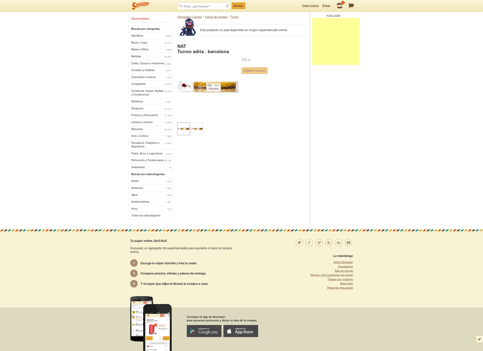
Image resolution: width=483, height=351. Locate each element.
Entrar (326, 5)
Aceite (151, 181)
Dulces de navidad (216, 17)
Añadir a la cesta (254, 70)
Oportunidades (140, 18)
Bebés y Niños (151, 49)
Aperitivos (151, 36)
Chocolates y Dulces (189, 17)
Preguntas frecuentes (340, 288)
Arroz (151, 209)
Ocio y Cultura (151, 136)
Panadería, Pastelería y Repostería (151, 144)
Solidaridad (151, 167)
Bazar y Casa (151, 42)
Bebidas (151, 56)
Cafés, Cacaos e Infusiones (151, 63)
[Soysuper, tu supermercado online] (141, 6)
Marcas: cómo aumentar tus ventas (332, 275)
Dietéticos (151, 101)
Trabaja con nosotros (340, 279)
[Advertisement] (335, 41)
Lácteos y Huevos (151, 122)
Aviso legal (346, 283)
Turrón (234, 17)
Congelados (151, 84)
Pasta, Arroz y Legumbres (151, 153)
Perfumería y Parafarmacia (151, 160)
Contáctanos (345, 266)
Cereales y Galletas (151, 70)
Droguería (151, 108)
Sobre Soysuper (343, 262)
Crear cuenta (310, 5)
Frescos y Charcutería (151, 115)
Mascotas (151, 129)
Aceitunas (151, 188)
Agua (151, 195)
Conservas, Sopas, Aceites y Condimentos (151, 92)
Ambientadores (151, 202)
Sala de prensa (344, 271)
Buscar (238, 6)
